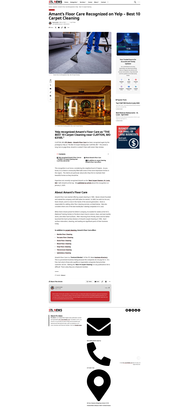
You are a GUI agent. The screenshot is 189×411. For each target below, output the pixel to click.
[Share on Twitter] (55, 27)
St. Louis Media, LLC (64, 319)
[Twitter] (129, 81)
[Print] (65, 27)
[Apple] (136, 310)
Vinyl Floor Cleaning (64, 247)
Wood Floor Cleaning (64, 244)
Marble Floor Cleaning (64, 234)
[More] (68, 27)
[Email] (58, 27)
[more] (108, 2)
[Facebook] (109, 288)
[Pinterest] (136, 81)
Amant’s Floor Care (79, 142)
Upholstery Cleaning (64, 253)
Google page (78, 325)
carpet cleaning (71, 230)
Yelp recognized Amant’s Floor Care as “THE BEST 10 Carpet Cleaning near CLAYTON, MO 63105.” (69, 159)
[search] (135, 2)
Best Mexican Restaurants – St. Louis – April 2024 (127, 114)
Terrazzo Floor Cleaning (65, 237)
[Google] (139, 310)
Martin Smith (55, 22)
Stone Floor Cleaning (64, 240)
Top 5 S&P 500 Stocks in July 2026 (128, 103)
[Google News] (129, 88)
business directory (101, 257)
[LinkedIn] (136, 88)
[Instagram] (121, 88)
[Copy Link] (61, 27)
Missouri (63, 275)
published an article (84, 183)
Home (50, 7)
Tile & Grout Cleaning (64, 250)
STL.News (68, 142)
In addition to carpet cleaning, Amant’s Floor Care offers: (95, 161)
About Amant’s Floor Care (93, 157)
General (55, 7)
